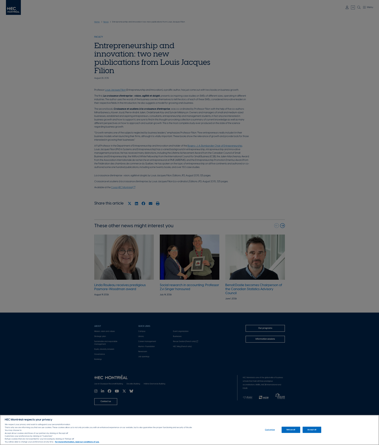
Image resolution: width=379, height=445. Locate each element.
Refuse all (291, 430)
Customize (270, 430)
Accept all (311, 430)
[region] (189, 430)
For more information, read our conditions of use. (77, 442)
